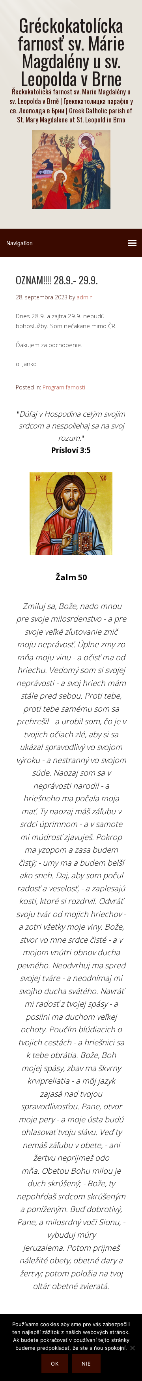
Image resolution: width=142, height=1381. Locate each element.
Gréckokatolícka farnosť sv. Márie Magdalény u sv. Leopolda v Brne (71, 51)
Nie (86, 1363)
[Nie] (132, 1348)
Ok (55, 1363)
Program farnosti (64, 387)
